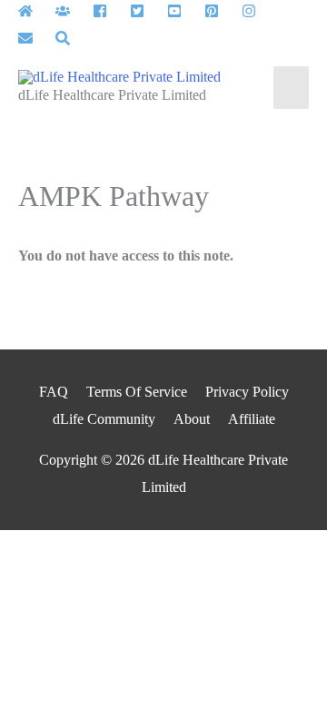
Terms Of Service (136, 391)
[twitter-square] (147, 11)
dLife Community (104, 419)
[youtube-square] (184, 11)
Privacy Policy (247, 391)
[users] (72, 11)
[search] (64, 38)
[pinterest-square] (221, 11)
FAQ (53, 391)
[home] (35, 11)
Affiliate (251, 419)
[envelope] (35, 38)
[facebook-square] (109, 11)
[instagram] (258, 11)
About (191, 419)
